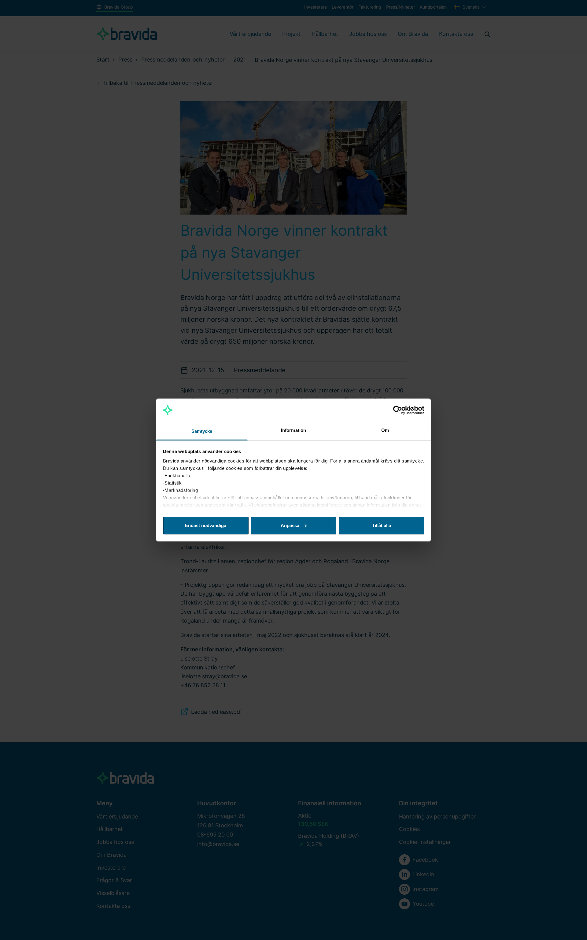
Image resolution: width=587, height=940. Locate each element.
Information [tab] (293, 430)
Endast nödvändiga (205, 525)
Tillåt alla (381, 525)
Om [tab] (385, 430)
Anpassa (290, 525)
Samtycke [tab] (201, 431)
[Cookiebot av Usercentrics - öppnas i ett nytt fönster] (397, 410)
